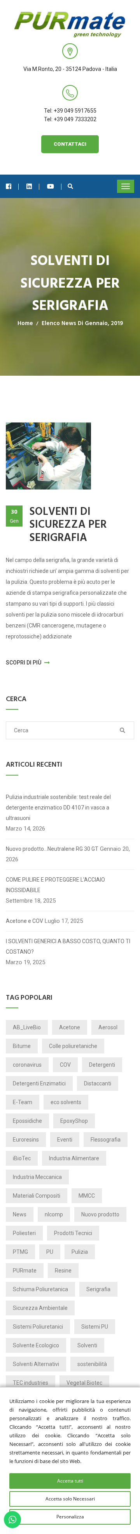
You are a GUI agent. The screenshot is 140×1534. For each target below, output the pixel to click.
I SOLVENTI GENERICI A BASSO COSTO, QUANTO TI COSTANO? (68, 946)
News (19, 1214)
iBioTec (22, 1158)
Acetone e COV (24, 921)
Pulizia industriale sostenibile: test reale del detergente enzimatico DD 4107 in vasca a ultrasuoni (58, 807)
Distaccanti (97, 1083)
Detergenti (102, 1065)
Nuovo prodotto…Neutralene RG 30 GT (52, 849)
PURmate (25, 1270)
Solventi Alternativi (36, 1364)
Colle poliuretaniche (73, 1046)
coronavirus (27, 1065)
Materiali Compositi (36, 1196)
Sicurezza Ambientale (40, 1308)
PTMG (20, 1252)
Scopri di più (24, 662)
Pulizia (80, 1252)
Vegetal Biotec (84, 1383)
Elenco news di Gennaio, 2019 (82, 323)
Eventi (64, 1139)
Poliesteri (24, 1233)
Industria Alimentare (74, 1158)
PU (49, 1252)
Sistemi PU (94, 1327)
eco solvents (66, 1102)
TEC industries (30, 1383)
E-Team (22, 1102)
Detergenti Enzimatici (39, 1083)
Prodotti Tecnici (73, 1233)
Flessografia (106, 1139)
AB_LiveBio (27, 1027)
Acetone (69, 1027)
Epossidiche (27, 1121)
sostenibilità (92, 1364)
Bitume (22, 1046)
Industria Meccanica (37, 1177)
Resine (63, 1270)
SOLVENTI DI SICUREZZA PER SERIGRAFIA (68, 525)
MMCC (87, 1196)
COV (65, 1065)
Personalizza (70, 1516)
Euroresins (26, 1139)
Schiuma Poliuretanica (40, 1289)
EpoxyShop (74, 1121)
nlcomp (54, 1214)
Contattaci (70, 144)
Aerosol (107, 1027)
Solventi (87, 1345)
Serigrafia (98, 1289)
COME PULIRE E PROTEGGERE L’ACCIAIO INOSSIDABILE (55, 885)
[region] (70, 1460)
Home (25, 323)
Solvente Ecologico (36, 1345)
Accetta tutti (70, 1480)
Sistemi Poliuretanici (38, 1327)
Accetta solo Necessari (70, 1498)
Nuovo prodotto (100, 1214)
